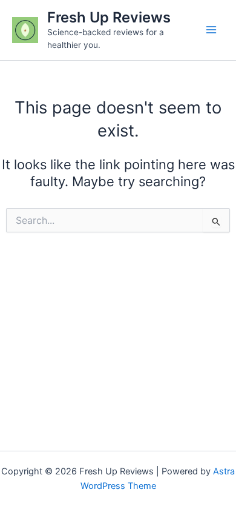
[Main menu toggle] (211, 29)
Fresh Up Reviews (109, 17)
